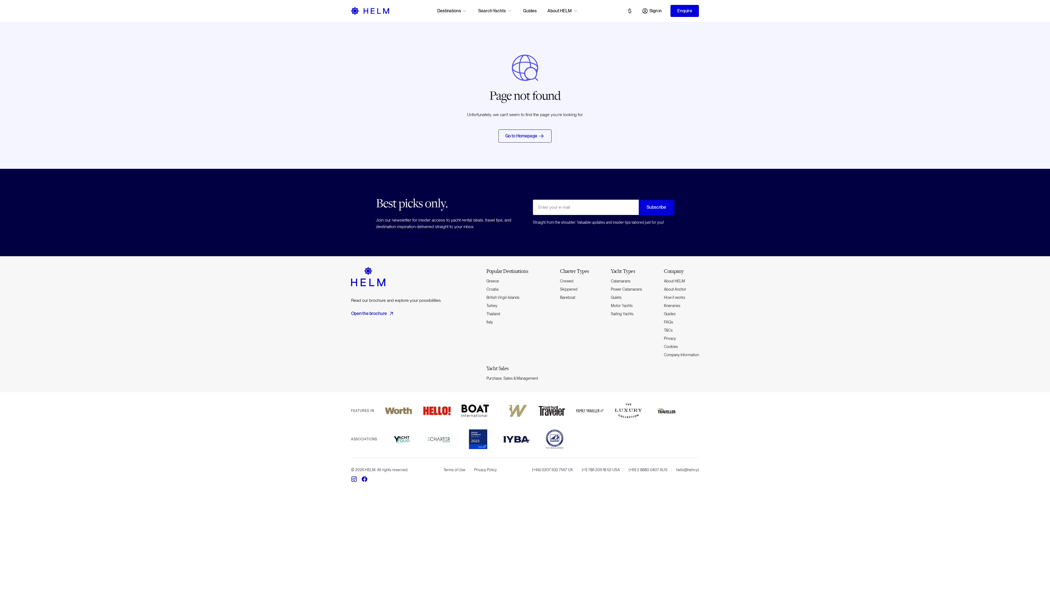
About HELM (674, 281)
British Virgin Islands (503, 297)
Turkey (491, 305)
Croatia (492, 289)
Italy (489, 322)
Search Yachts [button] (492, 10)
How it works (674, 297)
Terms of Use (454, 470)
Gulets (616, 297)
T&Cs (668, 330)
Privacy (670, 338)
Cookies (671, 346)
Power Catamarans (626, 289)
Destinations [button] (449, 10)
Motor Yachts (622, 305)
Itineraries (672, 305)
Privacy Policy (485, 470)
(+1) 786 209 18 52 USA (601, 470)
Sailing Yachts (622, 314)
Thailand (493, 314)
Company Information (681, 355)
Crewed (566, 281)
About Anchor (675, 289)
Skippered (569, 289)
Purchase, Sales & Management (512, 378)
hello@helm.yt (687, 470)
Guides (529, 10)
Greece (492, 281)
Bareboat (567, 297)
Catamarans (621, 281)
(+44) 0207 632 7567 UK (552, 470)
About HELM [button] (559, 10)
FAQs (668, 322)
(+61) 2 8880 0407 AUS (648, 470)
